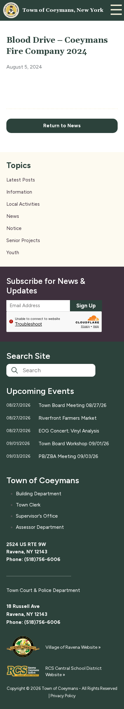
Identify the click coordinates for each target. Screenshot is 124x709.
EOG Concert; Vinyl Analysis (68, 431)
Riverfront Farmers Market (67, 418)
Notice (14, 228)
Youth (12, 252)
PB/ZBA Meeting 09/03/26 (68, 456)
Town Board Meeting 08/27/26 (72, 405)
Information (19, 192)
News (12, 216)
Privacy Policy (63, 695)
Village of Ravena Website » (73, 647)
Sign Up (86, 305)
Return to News (62, 126)
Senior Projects (23, 240)
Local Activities (23, 204)
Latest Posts (20, 180)
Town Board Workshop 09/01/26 (73, 444)
